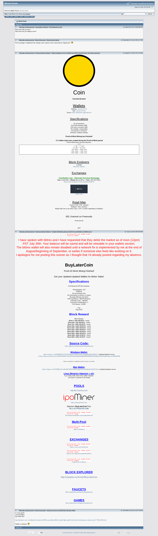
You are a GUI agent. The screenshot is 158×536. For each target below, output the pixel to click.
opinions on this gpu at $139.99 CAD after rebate (61, 510)
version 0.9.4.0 (82, 109)
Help (11, 16)
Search (16, 16)
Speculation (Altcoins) (41, 27)
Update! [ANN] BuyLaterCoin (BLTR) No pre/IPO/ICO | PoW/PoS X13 (72, 231)
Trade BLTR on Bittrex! (79, 462)
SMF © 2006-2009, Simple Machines (85, 532)
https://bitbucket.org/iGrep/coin (81, 112)
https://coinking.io (79, 429)
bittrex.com (79, 194)
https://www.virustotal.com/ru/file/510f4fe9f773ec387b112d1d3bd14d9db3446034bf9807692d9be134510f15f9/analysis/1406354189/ (79, 356)
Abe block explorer (79, 166)
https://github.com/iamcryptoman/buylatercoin (79, 346)
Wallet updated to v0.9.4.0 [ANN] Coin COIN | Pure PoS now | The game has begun (76, 53)
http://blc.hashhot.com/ (79, 390)
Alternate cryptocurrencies (27, 27)
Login (21, 16)
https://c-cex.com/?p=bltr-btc (79, 447)
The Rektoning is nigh (55, 27)
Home (7, 16)
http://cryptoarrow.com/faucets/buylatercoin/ (79, 492)
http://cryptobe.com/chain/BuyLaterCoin (79, 477)
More (32, 16)
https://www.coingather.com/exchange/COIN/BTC (79, 182)
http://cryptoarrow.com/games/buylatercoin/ (79, 503)
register (26, 10)
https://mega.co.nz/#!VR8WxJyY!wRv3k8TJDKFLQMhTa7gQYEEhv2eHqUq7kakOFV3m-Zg (71, 369)
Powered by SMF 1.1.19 (69, 532)
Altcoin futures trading (53, 40)
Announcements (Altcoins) (43, 53)
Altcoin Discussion (40, 40)
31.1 (24, 14)
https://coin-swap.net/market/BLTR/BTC (79, 453)
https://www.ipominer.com (79, 402)
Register (26, 16)
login (20, 10)
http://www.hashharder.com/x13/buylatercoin (79, 415)
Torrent (28, 14)
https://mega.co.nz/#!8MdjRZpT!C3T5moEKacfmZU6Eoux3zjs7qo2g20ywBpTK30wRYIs (70, 354)
